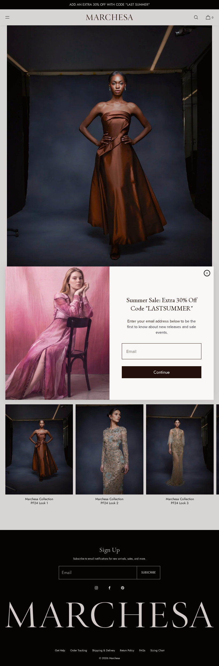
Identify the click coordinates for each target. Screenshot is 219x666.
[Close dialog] (207, 273)
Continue (162, 372)
